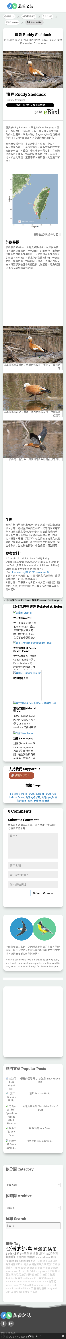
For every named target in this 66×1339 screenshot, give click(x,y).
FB (19, 953)
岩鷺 (41, 1278)
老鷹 (54, 1264)
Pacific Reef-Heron (21, 1288)
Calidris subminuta (20, 1291)
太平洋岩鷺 (25, 1285)
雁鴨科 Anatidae (12, 22)
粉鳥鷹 (18, 1278)
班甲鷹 (38, 1267)
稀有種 (15, 1274)
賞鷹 (25, 1264)
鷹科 (42, 1253)
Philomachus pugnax (24, 1267)
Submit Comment (44, 893)
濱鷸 (33, 1288)
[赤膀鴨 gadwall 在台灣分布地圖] (33, 227)
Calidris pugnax (37, 1271)
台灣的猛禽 (45, 1249)
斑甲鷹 (46, 1267)
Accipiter (10, 1278)
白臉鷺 (52, 1281)
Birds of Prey (14, 1253)
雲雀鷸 (33, 1291)
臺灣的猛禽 (31, 1253)
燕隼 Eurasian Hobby (39, 1093)
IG (24, 953)
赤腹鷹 (53, 1271)
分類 (33, 1181)
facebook (41, 966)
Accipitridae (25, 1260)
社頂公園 (24, 1271)
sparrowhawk (42, 1257)
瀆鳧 (30, 800)
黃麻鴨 (45, 800)
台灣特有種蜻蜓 (14, 1264)
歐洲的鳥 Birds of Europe (43, 40)
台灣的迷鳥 (19, 1249)
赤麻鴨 (37, 800)
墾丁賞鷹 (37, 1261)
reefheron (28, 1278)
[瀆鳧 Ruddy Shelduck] (33, 87)
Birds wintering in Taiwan (22, 793)
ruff (47, 1271)
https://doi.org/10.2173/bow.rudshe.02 (30, 572)
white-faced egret (39, 1281)
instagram (54, 966)
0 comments (40, 43)
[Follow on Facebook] (3, 1324)
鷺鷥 (49, 1264)
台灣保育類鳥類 (37, 1264)
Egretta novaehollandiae (18, 1281)
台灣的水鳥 (47, 16)
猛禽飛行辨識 (26, 1274)
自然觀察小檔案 (28, 16)
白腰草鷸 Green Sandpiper (40, 1141)
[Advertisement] (33, 298)
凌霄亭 (38, 1274)
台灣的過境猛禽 (25, 1257)
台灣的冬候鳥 (33, 797)
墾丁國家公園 (50, 1261)
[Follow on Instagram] (11, 1324)
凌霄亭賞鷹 (49, 1274)
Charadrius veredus (41, 1285)
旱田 (35, 1278)
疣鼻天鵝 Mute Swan (40, 1128)
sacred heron (12, 1285)
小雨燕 (10, 40)
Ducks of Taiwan (43, 793)
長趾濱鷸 (41, 1288)
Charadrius (49, 1278)
